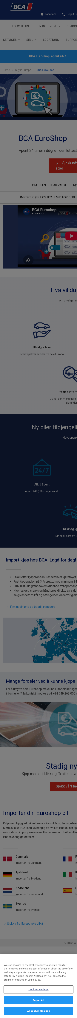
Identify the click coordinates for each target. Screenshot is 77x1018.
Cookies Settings (38, 989)
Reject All (38, 1000)
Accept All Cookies (38, 1011)
